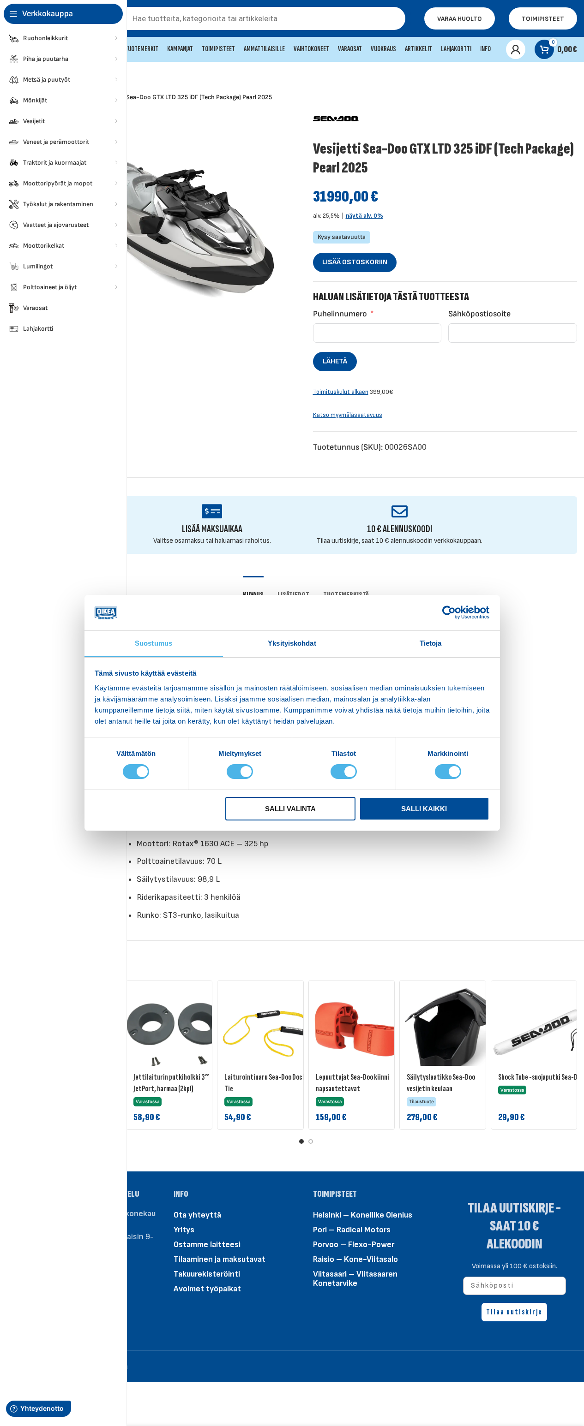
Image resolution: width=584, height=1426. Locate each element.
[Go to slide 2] (310, 1141)
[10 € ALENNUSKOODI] (399, 511)
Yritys (184, 1230)
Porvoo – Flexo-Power (353, 1244)
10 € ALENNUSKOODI (399, 529)
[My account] (515, 49)
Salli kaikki (424, 809)
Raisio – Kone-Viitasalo (355, 1259)
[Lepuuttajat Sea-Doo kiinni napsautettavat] (359, 1031)
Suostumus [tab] (153, 643)
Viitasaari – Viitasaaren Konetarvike (355, 1278)
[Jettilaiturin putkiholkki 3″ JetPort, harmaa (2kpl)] (177, 1031)
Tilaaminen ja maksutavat (219, 1259)
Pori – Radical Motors (352, 1230)
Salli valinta (290, 809)
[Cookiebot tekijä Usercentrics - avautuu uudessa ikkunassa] (449, 612)
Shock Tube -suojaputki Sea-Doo (541, 1077)
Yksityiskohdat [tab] (292, 643)
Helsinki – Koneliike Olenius (362, 1215)
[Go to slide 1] (301, 1141)
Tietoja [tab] (431, 643)
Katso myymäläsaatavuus (347, 415)
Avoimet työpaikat (207, 1289)
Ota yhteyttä (197, 1215)
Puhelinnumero (340, 314)
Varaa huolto (459, 19)
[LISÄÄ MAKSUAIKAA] (212, 511)
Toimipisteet (543, 19)
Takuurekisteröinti (207, 1274)
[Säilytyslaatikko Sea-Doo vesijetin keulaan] (450, 1031)
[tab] (253, 590)
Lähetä (335, 361)
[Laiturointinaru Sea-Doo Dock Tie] (268, 1031)
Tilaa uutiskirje (514, 1312)
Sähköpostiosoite (479, 314)
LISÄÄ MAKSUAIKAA (212, 529)
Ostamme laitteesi (207, 1244)
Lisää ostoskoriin (354, 262)
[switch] (240, 771)
